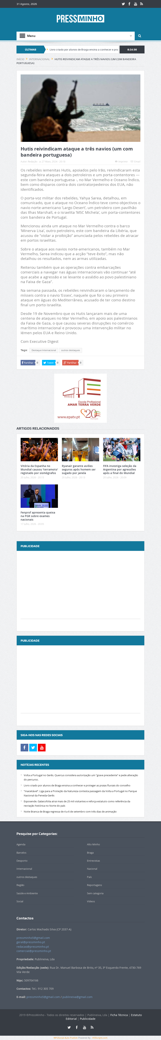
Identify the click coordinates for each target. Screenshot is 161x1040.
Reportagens (94, 885)
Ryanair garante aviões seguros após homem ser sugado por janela (79, 469)
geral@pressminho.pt (30, 942)
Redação (32, 161)
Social (19, 901)
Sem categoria (95, 893)
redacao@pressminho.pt (32, 946)
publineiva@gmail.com (77, 997)
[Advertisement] (80, 591)
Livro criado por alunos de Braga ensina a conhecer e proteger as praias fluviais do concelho (83, 49)
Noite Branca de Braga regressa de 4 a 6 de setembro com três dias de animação (70, 811)
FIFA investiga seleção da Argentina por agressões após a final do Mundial (119, 469)
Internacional (24, 868)
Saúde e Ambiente (27, 893)
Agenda (20, 844)
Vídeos (91, 901)
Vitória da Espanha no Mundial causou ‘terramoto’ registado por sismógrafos (39, 469)
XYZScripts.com (99, 1037)
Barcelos (21, 852)
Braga (90, 852)
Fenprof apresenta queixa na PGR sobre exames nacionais (38, 516)
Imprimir (123, 161)
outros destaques (70, 350)
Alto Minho (93, 844)
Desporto (21, 860)
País (89, 877)
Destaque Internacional (44, 350)
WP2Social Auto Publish (66, 1037)
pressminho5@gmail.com (33, 938)
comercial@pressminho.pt (33, 951)
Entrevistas (93, 860)
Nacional (92, 868)
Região (20, 885)
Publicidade (87, 1019)
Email (137, 161)
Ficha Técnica (119, 1015)
